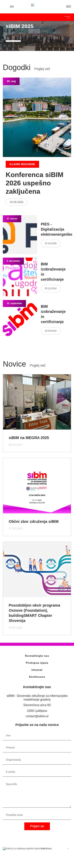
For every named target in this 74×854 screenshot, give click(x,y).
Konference (37, 676)
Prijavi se (37, 826)
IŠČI (68, 6)
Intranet (36, 669)
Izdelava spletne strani (34, 848)
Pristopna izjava (37, 662)
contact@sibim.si (37, 716)
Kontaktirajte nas (37, 655)
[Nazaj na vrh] (69, 848)
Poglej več (42, 69)
